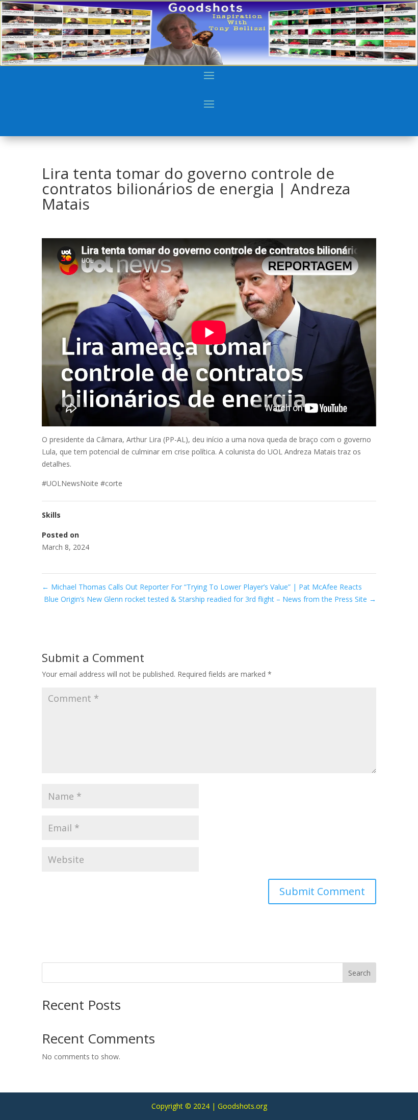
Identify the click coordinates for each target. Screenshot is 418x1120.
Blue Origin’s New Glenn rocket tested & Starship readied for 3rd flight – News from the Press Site (210, 599)
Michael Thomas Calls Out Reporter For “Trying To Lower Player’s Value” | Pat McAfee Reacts (202, 587)
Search (359, 973)
